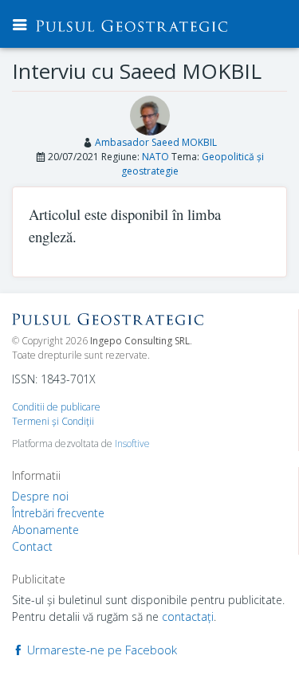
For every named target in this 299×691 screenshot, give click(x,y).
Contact (32, 546)
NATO (155, 156)
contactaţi (188, 616)
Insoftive (132, 443)
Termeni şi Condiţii (53, 421)
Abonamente (45, 529)
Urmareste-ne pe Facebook (100, 650)
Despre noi (40, 496)
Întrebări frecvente (58, 512)
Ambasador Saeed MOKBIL (156, 142)
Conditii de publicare (56, 407)
